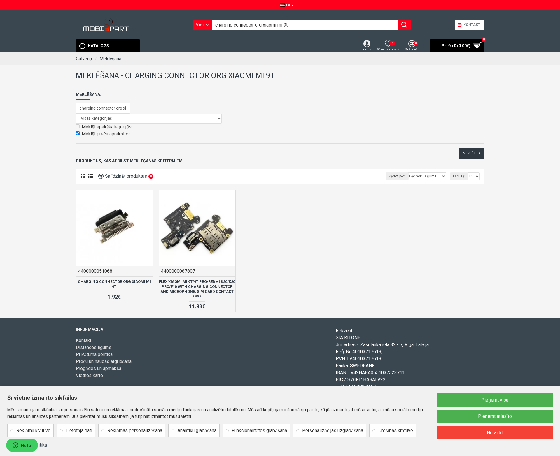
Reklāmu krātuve (33, 430)
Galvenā (84, 58)
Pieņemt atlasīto (495, 416)
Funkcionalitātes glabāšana (259, 430)
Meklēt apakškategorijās (107, 127)
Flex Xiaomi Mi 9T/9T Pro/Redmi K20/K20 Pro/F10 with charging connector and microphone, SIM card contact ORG (197, 289)
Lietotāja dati (79, 430)
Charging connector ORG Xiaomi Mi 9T (114, 284)
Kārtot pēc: (397, 176)
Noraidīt (495, 432)
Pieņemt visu (494, 400)
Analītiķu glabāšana (196, 430)
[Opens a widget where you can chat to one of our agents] (22, 446)
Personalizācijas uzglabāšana (332, 430)
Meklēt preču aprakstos (106, 134)
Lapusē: (459, 176)
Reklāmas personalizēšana (134, 430)
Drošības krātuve (395, 430)
